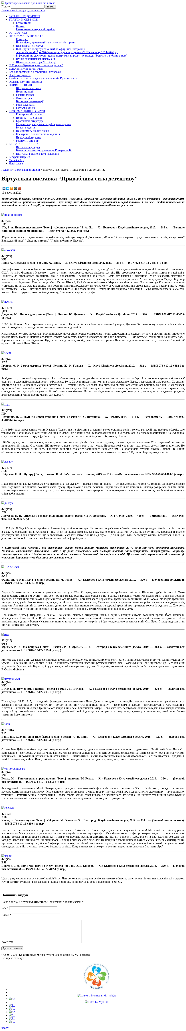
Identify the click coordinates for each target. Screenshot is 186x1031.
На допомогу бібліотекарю (32, 130)
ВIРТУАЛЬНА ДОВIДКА (25, 143)
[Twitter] (8, 188)
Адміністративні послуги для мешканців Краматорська (43, 78)
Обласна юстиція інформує (25, 81)
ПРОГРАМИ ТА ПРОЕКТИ (26, 35)
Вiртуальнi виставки (28, 88)
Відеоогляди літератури (30, 45)
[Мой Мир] (15, 188)
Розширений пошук (13, 10)
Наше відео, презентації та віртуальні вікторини (46, 42)
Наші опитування (20, 75)
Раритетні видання (27, 140)
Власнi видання (25, 127)
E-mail (6, 915)
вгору (5, 1027)
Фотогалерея (24, 98)
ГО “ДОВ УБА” (19, 32)
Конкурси (22, 39)
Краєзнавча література (30, 120)
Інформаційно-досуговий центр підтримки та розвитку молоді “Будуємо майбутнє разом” (71, 55)
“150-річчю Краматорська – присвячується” (36, 65)
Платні (20, 26)
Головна (6, 169)
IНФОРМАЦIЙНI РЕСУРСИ (27, 111)
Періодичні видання (28, 137)
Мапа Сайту (16, 160)
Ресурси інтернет (19, 156)
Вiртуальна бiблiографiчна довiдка (37, 153)
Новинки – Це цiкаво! (29, 117)
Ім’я (5, 908)
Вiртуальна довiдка (28, 147)
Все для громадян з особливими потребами (35, 71)
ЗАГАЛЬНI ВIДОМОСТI (24, 16)
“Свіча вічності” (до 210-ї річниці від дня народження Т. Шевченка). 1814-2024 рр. (67, 52)
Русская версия (36, 10)
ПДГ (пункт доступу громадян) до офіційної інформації (50, 49)
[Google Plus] (19, 188)
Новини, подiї (24, 91)
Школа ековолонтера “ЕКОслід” (36, 62)
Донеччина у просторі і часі (26, 68)
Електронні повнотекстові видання (38, 134)
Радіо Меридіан (25, 104)
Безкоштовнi (23, 22)
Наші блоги (16, 163)
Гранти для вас (25, 94)
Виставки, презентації (29, 101)
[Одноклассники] (12, 188)
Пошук (5, 6)
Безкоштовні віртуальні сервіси (35, 29)
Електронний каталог (29, 114)
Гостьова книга (25, 107)
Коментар (7, 941)
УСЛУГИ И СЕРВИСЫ (23, 19)
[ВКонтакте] (4, 188)
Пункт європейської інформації (35, 58)
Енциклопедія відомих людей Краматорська (43, 124)
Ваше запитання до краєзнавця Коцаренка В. (44, 150)
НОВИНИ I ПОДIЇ (20, 85)
